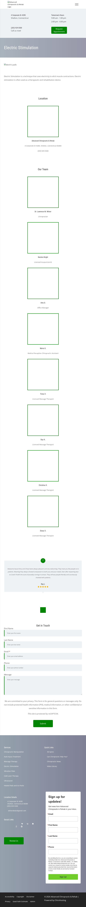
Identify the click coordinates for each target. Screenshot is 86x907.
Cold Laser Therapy (11, 776)
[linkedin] (27, 826)
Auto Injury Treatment (12, 757)
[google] (5, 824)
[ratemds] (33, 824)
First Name (8, 628)
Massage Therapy (10, 761)
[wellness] (27, 824)
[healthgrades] (22, 824)
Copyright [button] (20, 897)
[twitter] (5, 826)
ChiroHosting (60, 900)
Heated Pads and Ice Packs (14, 785)
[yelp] (17, 824)
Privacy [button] (7, 901)
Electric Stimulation (11, 766)
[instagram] (11, 826)
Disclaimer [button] (30, 897)
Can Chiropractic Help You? (57, 757)
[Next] (43, 610)
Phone (7, 663)
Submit (43, 723)
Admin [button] (32, 901)
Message (7, 674)
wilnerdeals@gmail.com (17, 811)
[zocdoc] (16, 826)
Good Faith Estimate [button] (20, 901)
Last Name (8, 640)
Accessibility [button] (9, 897)
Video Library (52, 766)
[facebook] (11, 824)
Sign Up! (63, 877)
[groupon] (22, 826)
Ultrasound (8, 781)
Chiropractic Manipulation (14, 752)
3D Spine (50, 752)
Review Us (14, 841)
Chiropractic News (54, 761)
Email (7, 651)
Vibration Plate (9, 771)
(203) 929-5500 (12, 806)
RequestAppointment (59, 30)
